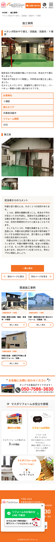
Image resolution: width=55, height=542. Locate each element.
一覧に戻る (27, 268)
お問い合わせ (34, 6)
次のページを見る (39, 276)
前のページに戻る (16, 276)
